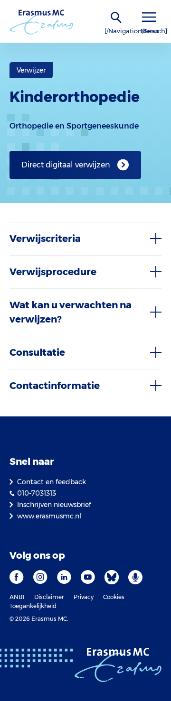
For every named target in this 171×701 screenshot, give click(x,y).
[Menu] (149, 17)
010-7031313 (36, 493)
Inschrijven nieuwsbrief (54, 504)
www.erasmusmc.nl (49, 516)
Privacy (84, 596)
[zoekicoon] (116, 18)
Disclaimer (49, 596)
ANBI (17, 596)
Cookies (113, 596)
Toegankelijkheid (33, 605)
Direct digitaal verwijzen (65, 164)
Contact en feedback (51, 482)
